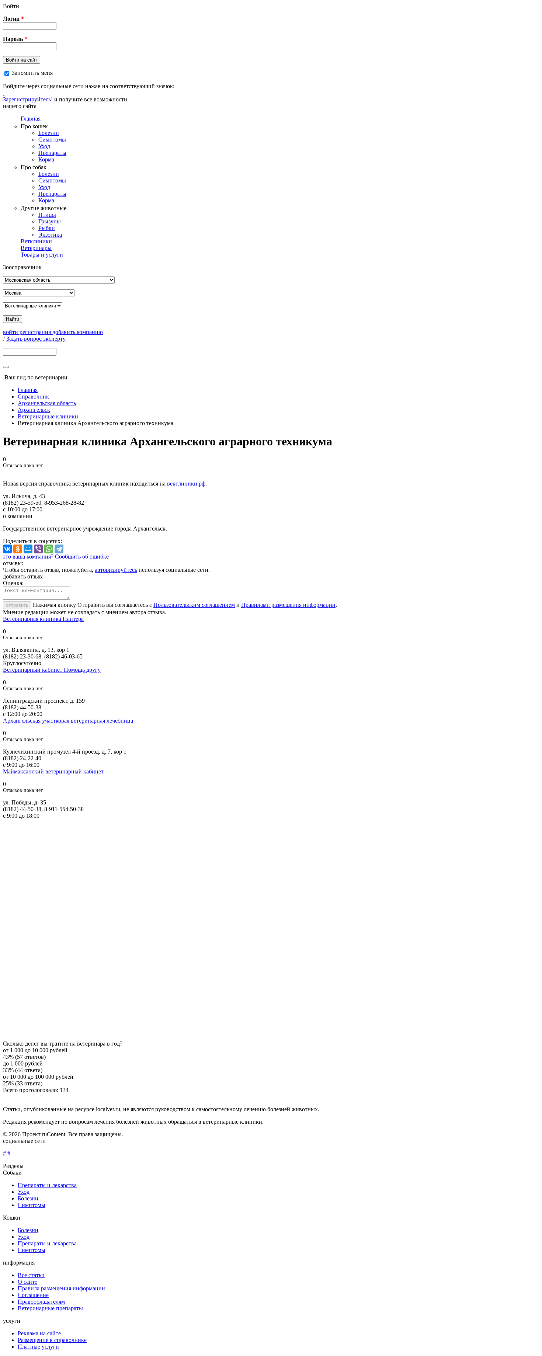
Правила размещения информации (61, 1288)
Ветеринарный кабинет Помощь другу (52, 670)
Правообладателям (41, 1301)
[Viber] (38, 549)
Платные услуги (38, 1346)
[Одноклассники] (17, 549)
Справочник (33, 396)
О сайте (27, 1282)
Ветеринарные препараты (50, 1308)
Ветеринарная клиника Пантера (43, 619)
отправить (17, 605)
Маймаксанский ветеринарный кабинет (53, 771)
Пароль (15, 39)
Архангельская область (47, 403)
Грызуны (49, 221)
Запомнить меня (32, 73)
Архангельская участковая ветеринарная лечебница (68, 720)
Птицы (47, 215)
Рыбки (46, 228)
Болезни (48, 133)
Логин (13, 18)
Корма (46, 159)
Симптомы (52, 139)
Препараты (52, 153)
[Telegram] (59, 549)
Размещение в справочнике (52, 1340)
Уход (44, 146)
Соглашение (33, 1295)
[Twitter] (3, 93)
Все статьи (31, 1275)
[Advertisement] (224, 929)
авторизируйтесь (116, 570)
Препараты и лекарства (47, 1185)
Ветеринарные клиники (48, 416)
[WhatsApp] (48, 549)
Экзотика (50, 235)
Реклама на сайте (39, 1333)
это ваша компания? (28, 556)
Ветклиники (36, 241)
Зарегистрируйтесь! (28, 99)
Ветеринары (36, 248)
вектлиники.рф (186, 483)
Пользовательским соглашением (194, 605)
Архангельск (34, 410)
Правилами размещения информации (288, 605)
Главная (31, 118)
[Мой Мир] (28, 549)
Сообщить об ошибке (82, 556)
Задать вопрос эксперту (36, 338)
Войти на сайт (21, 60)
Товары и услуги (42, 254)
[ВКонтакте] (7, 549)
